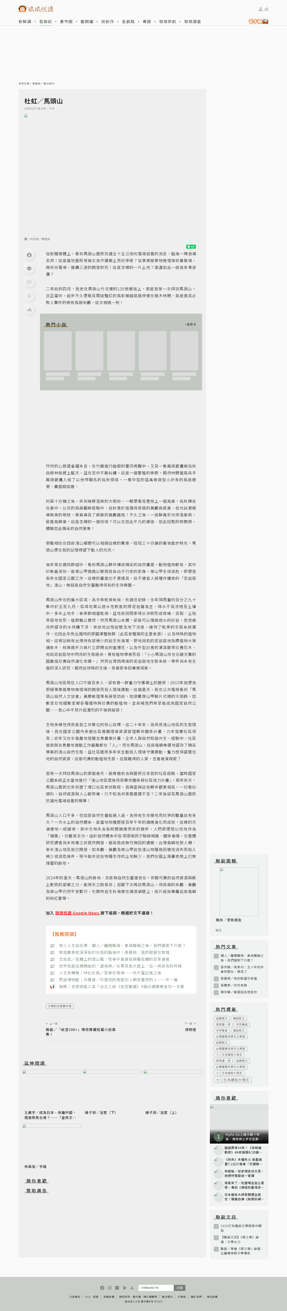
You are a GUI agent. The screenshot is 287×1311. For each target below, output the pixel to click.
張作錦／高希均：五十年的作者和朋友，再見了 (242, 969)
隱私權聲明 (150, 1297)
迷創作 (107, 21)
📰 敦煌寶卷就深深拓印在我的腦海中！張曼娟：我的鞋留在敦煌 (110, 952)
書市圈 (66, 21)
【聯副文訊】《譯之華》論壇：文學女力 (240, 1239)
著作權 (137, 1297)
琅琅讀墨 (192, 21)
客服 (96, 1297)
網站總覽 (212, 1297)
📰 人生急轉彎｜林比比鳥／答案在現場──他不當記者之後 (105, 973)
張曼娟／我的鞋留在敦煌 (239, 978)
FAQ (88, 1297)
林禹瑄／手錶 (35, 1166)
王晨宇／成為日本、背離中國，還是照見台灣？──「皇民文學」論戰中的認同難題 (51, 1117)
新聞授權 (108, 1297)
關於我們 (196, 1297)
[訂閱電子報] (256, 21)
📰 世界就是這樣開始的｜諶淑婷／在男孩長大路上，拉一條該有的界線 (116, 966)
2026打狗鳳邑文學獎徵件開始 (241, 1228)
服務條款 (124, 1297)
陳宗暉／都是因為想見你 (239, 992)
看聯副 (45, 21)
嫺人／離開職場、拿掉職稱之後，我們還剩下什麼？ (242, 957)
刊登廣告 (75, 1297)
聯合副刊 (49, 83)
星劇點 (128, 21)
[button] (29, 282)
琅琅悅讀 (24, 83)
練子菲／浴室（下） (101, 1112)
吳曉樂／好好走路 (234, 985)
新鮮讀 (25, 21)
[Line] (29, 269)
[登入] (261, 9)
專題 (147, 21)
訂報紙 (182, 1297)
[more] (190, 324)
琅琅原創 (167, 21)
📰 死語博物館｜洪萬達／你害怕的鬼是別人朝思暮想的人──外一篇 (114, 979)
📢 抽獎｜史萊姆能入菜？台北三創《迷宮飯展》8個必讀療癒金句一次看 (117, 986)
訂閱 (180, 1288)
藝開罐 (87, 21)
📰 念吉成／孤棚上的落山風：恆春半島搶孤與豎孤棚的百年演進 (110, 959)
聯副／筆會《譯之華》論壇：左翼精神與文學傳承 (242, 1250)
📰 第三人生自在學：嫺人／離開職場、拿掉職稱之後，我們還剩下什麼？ (118, 945)
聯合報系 (167, 1297)
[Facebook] (29, 255)
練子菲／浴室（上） (162, 1112)
